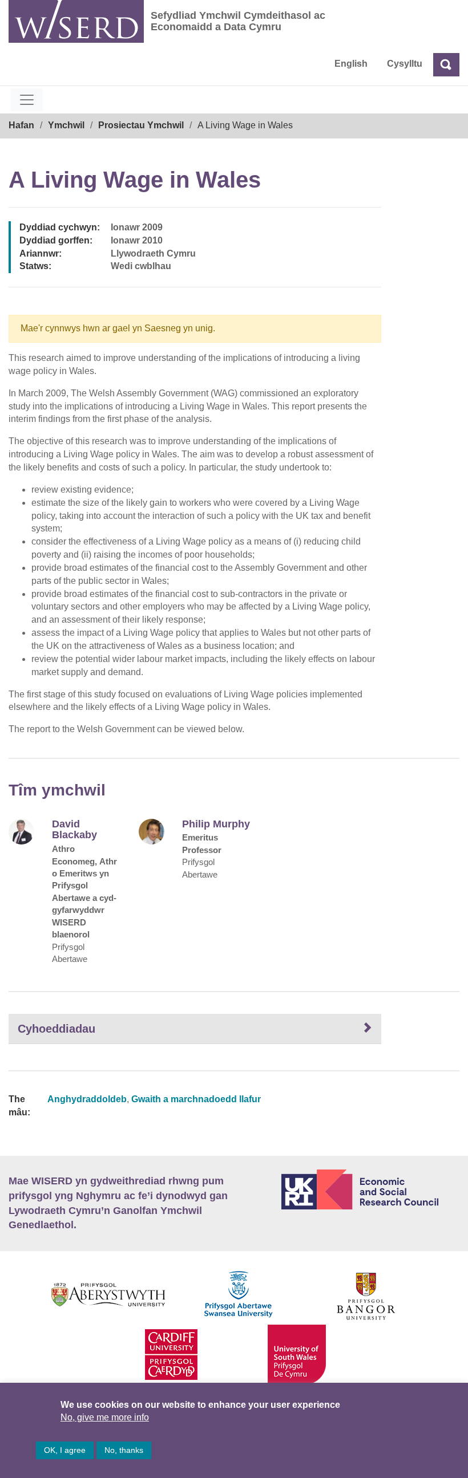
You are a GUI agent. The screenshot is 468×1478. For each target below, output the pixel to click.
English (351, 63)
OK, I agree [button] (65, 1450)
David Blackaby (74, 830)
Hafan (21, 125)
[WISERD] (76, 21)
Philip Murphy (216, 824)
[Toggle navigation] (27, 99)
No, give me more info (104, 1417)
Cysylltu (404, 63)
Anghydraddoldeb (87, 1099)
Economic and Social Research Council (370, 1189)
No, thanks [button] (123, 1450)
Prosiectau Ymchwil (141, 125)
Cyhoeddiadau (56, 1028)
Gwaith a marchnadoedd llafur (196, 1099)
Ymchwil (66, 125)
